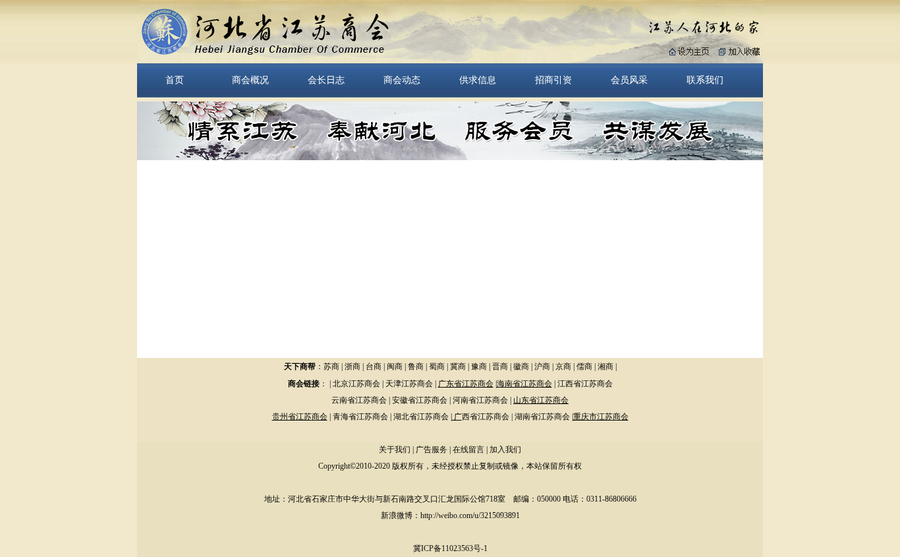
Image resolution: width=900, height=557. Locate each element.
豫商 (479, 366)
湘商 (605, 366)
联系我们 (705, 79)
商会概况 (250, 79)
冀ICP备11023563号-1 (450, 548)
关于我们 (394, 449)
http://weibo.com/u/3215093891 (470, 515)
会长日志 (326, 79)
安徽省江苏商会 (419, 400)
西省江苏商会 (485, 416)
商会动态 (401, 79)
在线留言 (468, 449)
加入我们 (505, 449)
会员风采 (629, 79)
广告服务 (431, 449)
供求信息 (477, 79)
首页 (174, 79)
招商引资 (553, 79)
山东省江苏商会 (541, 400)
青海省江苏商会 (360, 416)
